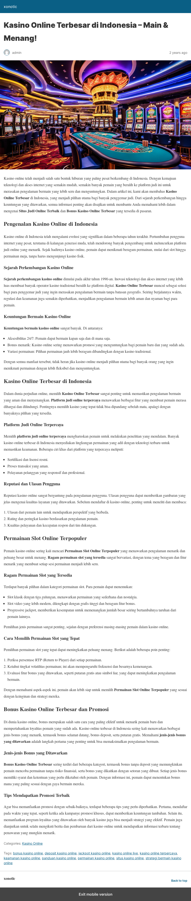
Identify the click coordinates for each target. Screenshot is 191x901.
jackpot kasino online (94, 853)
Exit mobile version (96, 894)
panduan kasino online (59, 858)
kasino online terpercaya (158, 853)
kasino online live (125, 853)
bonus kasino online (28, 853)
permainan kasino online (96, 858)
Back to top (179, 880)
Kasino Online (32, 843)
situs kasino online (130, 858)
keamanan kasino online (22, 858)
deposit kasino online (61, 853)
